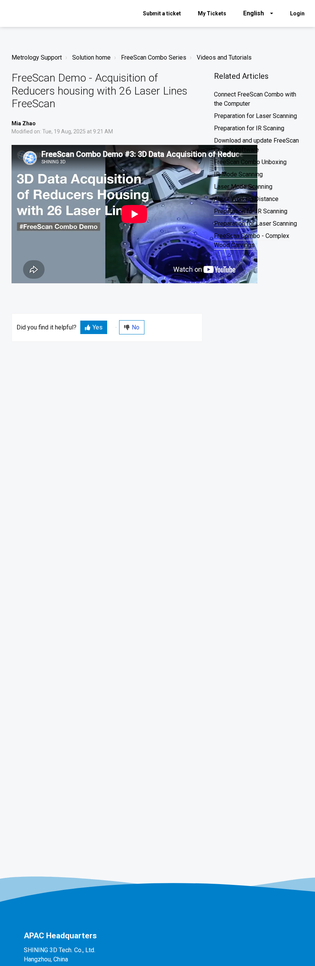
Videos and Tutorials (224, 57)
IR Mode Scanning (238, 174)
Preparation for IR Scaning (249, 128)
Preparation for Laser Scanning (255, 116)
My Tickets (212, 13)
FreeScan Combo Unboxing (250, 162)
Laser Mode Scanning (243, 186)
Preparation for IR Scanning (250, 211)
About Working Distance (246, 199)
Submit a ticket (162, 13)
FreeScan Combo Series (153, 57)
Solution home (91, 57)
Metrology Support (37, 57)
